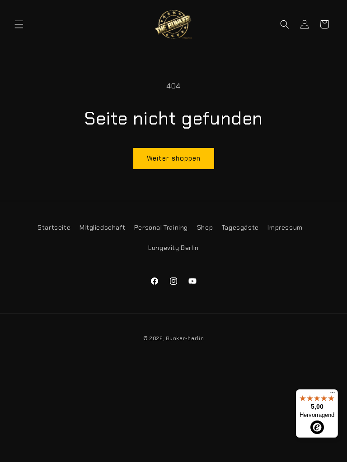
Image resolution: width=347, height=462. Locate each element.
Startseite (54, 227)
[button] (19, 24)
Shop (205, 227)
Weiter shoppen (174, 158)
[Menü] (332, 394)
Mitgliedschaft (102, 227)
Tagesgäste (240, 227)
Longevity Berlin (173, 248)
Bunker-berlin (185, 338)
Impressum (284, 227)
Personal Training (161, 227)
